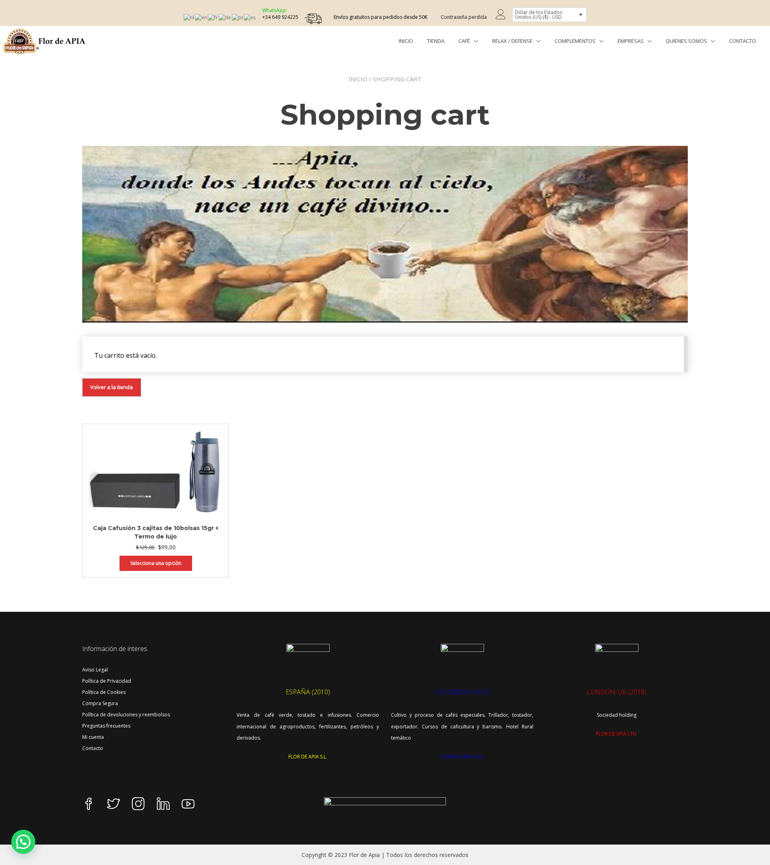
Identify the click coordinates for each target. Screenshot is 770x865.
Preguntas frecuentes (106, 725)
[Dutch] (189, 17)
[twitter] (113, 804)
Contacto (742, 40)
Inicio (406, 40)
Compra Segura (100, 703)
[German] (225, 17)
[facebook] (88, 804)
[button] (23, 842)
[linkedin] (163, 804)
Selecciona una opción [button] (155, 563)
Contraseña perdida (464, 17)
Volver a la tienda (111, 387)
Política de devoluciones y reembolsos (126, 714)
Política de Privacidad (106, 680)
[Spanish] (250, 17)
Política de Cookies (104, 692)
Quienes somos (686, 40)
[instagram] (138, 804)
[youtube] (188, 804)
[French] (213, 17)
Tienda (435, 40)
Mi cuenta (93, 737)
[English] (201, 17)
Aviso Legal (95, 669)
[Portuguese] (238, 17)
